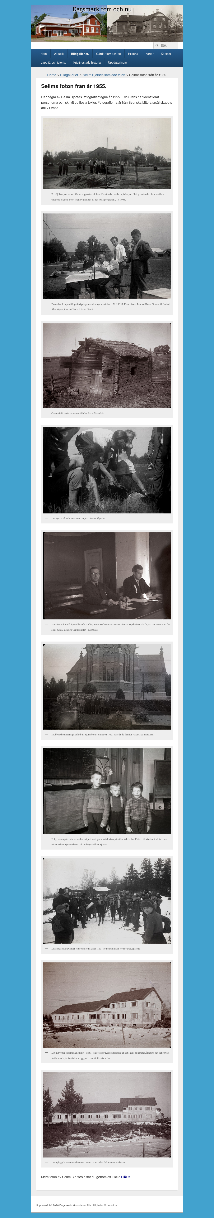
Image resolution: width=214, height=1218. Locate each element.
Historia (133, 54)
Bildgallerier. (80, 54)
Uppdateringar (117, 62)
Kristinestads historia (87, 62)
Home (51, 74)
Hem (44, 54)
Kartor (149, 54)
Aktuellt (59, 54)
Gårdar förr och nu (108, 54)
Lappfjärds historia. (53, 62)
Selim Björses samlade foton (104, 74)
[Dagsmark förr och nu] (107, 40)
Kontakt (166, 54)
